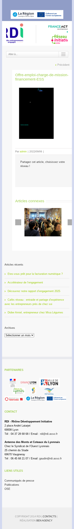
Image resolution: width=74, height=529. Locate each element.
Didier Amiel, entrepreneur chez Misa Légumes (35, 312)
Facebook (25, 4)
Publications (12, 484)
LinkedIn (39, 3)
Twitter (32, 3)
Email (54, 175)
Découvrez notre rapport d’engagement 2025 (34, 291)
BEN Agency (44, 520)
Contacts (50, 516)
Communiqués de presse (19, 480)
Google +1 (45, 175)
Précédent (63, 64)
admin (23, 151)
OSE (7, 488)
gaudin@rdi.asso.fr (50, 458)
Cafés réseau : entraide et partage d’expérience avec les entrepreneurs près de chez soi (34, 302)
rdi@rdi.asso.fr (49, 433)
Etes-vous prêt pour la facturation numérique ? (35, 273)
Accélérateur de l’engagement (25, 282)
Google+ (48, 4)
